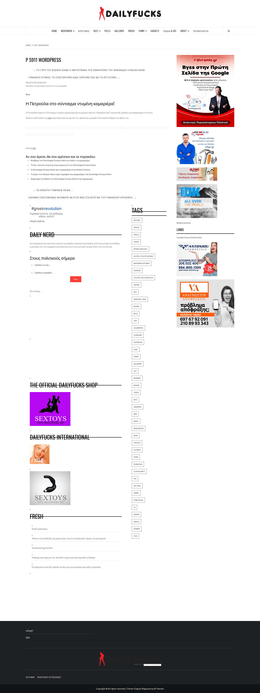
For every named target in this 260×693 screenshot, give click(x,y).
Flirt (136, 349)
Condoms (138, 335)
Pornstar (138, 464)
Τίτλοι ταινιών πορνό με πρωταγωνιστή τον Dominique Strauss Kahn (63, 165)
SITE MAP (30, 677)
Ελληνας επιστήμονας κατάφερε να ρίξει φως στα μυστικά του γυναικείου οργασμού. (82, 197)
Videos (131, 31)
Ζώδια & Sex (169, 31)
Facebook (138, 342)
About (183, 31)
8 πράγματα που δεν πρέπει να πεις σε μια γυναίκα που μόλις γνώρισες (66, 567)
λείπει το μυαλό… (45, 272)
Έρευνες (84, 31)
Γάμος (136, 242)
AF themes (159, 688)
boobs (136, 306)
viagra (136, 514)
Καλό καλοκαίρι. (40, 528)
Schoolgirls (139, 471)
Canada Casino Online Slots (189, 237)
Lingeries (138, 407)
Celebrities (138, 328)
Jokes (136, 392)
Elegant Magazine (142, 688)
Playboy (137, 450)
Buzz (96, 31)
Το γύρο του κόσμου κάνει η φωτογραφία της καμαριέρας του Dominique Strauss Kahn (89, 70)
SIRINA (136, 493)
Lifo (49, 118)
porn (136, 457)
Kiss (135, 399)
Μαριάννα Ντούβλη (142, 263)
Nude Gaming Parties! (42, 548)
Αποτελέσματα (76, 286)
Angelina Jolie (140, 299)
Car (135, 320)
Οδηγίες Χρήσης (37, 221)
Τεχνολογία (200, 31)
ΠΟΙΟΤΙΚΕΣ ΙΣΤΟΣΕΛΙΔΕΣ (49, 677)
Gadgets (155, 31)
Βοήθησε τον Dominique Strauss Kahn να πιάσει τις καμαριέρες (60, 160)
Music (136, 421)
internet (137, 378)
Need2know (66, 31)
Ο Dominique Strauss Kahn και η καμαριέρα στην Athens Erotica (60, 169)
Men (135, 414)
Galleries (119, 31)
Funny (141, 31)
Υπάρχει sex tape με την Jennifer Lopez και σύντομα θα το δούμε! (63, 557)
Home (54, 31)
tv (134, 507)
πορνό (136, 285)
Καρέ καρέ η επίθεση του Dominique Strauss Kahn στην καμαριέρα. (62, 178)
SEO (28, 637)
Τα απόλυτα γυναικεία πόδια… (53, 190)
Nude (136, 435)
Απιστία (136, 227)
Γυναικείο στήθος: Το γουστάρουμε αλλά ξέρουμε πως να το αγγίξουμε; (74, 77)
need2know (139, 428)
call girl (29, 630)
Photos (137, 442)
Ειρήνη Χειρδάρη (140, 249)
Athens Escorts (184, 222)
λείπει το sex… (43, 265)
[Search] (229, 31)
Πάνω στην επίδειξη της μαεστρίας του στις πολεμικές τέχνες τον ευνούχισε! (69, 538)
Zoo (135, 536)
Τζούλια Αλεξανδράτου (143, 277)
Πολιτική (137, 270)
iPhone (136, 385)
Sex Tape (137, 486)
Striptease (138, 500)
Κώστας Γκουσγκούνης (143, 256)
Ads (135, 292)
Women (137, 529)
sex (135, 478)
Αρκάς (136, 234)
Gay (135, 371)
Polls (107, 31)
